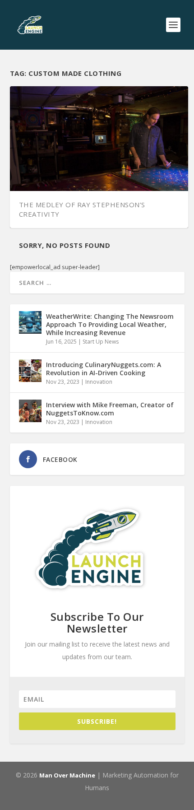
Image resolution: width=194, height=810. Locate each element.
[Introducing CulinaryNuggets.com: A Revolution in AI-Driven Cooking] (30, 370)
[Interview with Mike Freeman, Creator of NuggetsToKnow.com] (30, 411)
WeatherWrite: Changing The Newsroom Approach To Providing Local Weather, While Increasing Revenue (110, 324)
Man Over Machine (67, 775)
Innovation (98, 382)
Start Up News (101, 341)
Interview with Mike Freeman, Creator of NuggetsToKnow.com (110, 408)
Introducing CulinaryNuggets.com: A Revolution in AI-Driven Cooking (103, 368)
